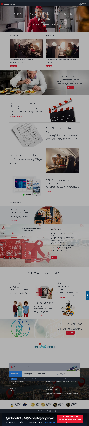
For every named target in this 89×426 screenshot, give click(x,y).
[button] (70, 422)
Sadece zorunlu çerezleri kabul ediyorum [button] (70, 419)
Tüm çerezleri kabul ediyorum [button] (70, 416)
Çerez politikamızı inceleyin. (49, 422)
